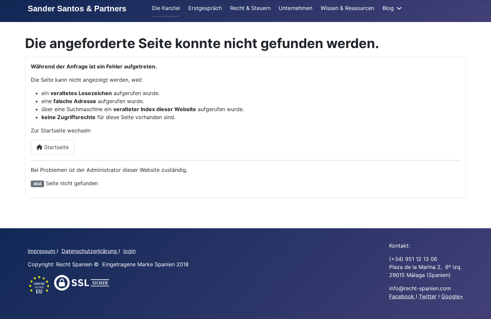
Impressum (42, 251)
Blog (388, 8)
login (129, 251)
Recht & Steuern (250, 8)
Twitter (428, 296)
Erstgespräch (205, 8)
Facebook (402, 296)
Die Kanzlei (166, 8)
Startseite (55, 147)
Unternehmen (295, 8)
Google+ (452, 296)
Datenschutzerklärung (90, 251)
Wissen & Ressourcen (347, 8)
